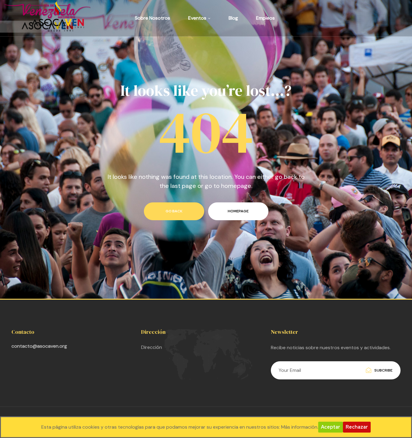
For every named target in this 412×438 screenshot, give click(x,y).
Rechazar (357, 427)
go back (174, 211)
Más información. (299, 427)
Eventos (197, 18)
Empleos (265, 18)
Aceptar (330, 427)
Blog (233, 18)
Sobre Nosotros (152, 18)
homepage (238, 211)
